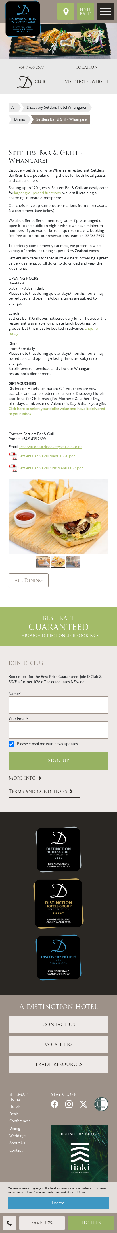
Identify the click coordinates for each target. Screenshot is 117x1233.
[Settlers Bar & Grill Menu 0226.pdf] (13, 456)
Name (14, 693)
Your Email (17, 718)
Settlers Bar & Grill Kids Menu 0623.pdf (50, 468)
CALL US (9, 1223)
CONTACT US (58, 1025)
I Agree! (59, 1203)
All (13, 107)
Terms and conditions (38, 791)
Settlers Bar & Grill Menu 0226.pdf (46, 456)
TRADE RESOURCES (58, 1065)
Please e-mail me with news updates (47, 743)
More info (22, 778)
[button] (31, 82)
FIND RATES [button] (86, 12)
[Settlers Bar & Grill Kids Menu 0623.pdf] (13, 468)
